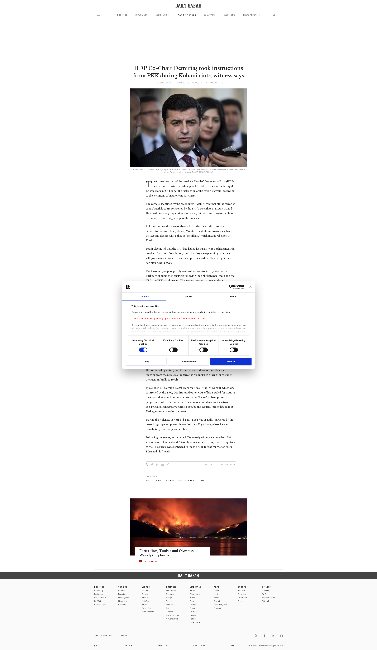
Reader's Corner (269, 597)
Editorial (265, 601)
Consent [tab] (144, 296)
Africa (144, 604)
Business (171, 587)
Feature (193, 619)
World (146, 587)
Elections (229, 15)
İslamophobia (148, 611)
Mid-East (145, 590)
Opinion (267, 587)
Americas (146, 597)
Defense (169, 611)
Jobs (96, 646)
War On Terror (187, 15)
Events (216, 597)
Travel (192, 597)
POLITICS (99, 587)
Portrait (217, 601)
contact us (199, 646)
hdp (172, 480)
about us (162, 646)
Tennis (240, 601)
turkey (201, 480)
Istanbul (121, 590)
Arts (216, 587)
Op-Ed (264, 594)
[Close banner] (250, 287)
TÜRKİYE (122, 587)
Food (192, 601)
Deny (146, 361)
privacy (128, 646)
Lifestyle (195, 587)
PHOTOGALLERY (150, 561)
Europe (145, 594)
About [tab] (232, 296)
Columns (265, 590)
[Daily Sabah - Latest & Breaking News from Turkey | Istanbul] (188, 6)
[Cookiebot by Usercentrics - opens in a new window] (231, 287)
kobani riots (161, 480)
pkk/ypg (149, 480)
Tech (168, 608)
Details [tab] (188, 296)
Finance (169, 601)
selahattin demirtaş (186, 480)
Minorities (122, 601)
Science (193, 608)
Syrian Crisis (147, 608)
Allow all (230, 361)
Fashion (193, 604)
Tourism (169, 604)
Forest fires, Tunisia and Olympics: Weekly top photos (166, 553)
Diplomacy (141, 15)
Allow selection (188, 361)
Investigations (124, 597)
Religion (193, 611)
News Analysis (251, 15)
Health (192, 590)
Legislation (162, 15)
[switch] (173, 349)
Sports (242, 587)
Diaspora (122, 604)
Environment (195, 594)
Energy (169, 597)
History (193, 615)
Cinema (217, 590)
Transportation (172, 615)
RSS (232, 646)
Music (216, 594)
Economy (170, 594)
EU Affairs (210, 15)
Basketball (242, 594)
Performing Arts (220, 604)
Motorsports (243, 597)
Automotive (171, 590)
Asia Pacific (146, 601)
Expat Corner (195, 622)
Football (241, 590)
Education (122, 594)
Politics (122, 15)
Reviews (217, 608)
